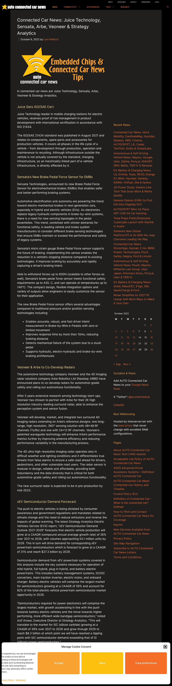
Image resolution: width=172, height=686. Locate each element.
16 (151, 337)
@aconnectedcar (139, 396)
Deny (102, 663)
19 (128, 343)
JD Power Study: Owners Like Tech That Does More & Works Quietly (133, 191)
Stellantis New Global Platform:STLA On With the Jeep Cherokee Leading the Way (134, 235)
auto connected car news (27, 7)
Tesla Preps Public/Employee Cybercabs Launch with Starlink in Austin (134, 222)
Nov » (127, 364)
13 (134, 337)
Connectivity (70, 7)
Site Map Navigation (126, 543)
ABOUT (110, 2)
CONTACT (133, 2)
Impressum (21, 680)
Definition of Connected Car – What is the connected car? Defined (133, 502)
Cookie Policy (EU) (126, 494)
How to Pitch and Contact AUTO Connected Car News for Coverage (134, 515)
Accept (58, 663)
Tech (108, 7)
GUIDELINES (121, 2)
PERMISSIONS (145, 2)
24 (116, 349)
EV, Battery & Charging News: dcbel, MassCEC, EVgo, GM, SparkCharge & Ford (132, 286)
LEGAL (157, 2)
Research (125, 7)
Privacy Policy (7, 680)
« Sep (117, 364)
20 (134, 343)
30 (151, 349)
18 (122, 343)
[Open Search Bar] (168, 7)
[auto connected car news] (5, 7)
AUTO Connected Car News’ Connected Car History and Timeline (132, 485)
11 (122, 337)
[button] (165, 646)
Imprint (118, 524)
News (54, 7)
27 (134, 349)
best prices (125, 425)
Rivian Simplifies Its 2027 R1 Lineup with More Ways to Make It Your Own (134, 299)
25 (122, 349)
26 (128, 349)
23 (151, 343)
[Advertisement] (134, 67)
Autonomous (93, 7)
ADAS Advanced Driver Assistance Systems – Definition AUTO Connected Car (134, 472)
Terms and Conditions (127, 557)
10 (116, 337)
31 (116, 355)
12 (128, 337)
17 (116, 343)
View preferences (146, 663)
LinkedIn (119, 405)
